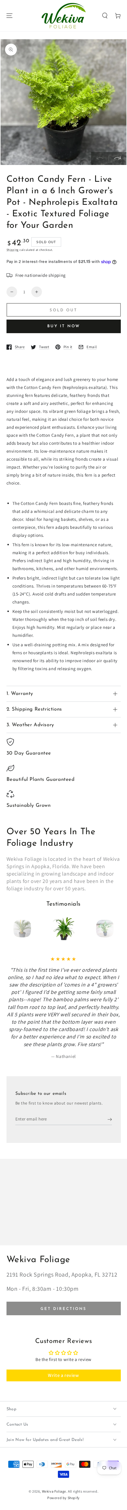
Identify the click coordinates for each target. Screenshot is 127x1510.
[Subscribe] (110, 1119)
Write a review (63, 1375)
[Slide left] (100, 158)
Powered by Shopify (63, 1498)
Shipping (12, 250)
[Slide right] (117, 158)
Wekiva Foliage (54, 1491)
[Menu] (9, 16)
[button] (104, 16)
